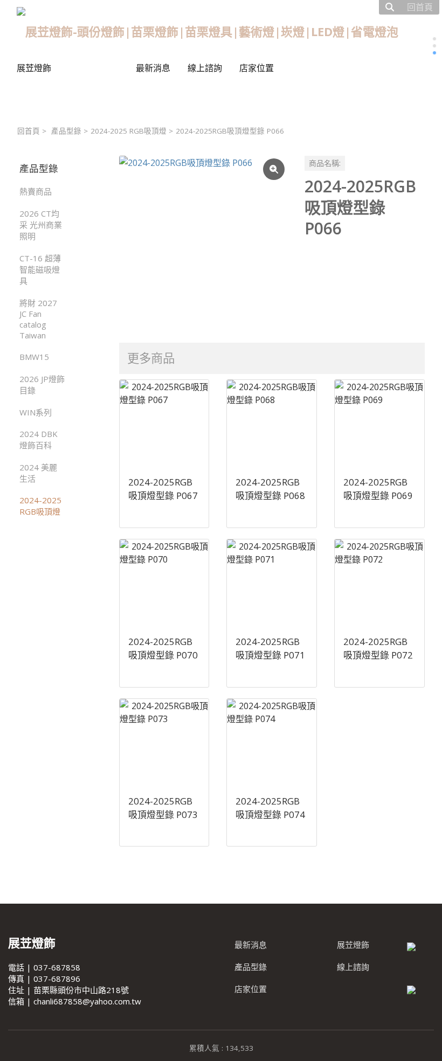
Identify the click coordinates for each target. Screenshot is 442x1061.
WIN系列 (35, 412)
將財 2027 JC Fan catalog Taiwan (38, 319)
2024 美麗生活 (38, 473)
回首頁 (28, 131)
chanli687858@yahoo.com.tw (87, 1001)
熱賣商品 (35, 191)
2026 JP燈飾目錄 (42, 384)
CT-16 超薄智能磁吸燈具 (40, 269)
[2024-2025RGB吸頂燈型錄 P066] (203, 240)
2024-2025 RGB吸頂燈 (129, 131)
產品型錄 (66, 131)
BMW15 (34, 356)
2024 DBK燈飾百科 (38, 439)
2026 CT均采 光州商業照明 (40, 224)
